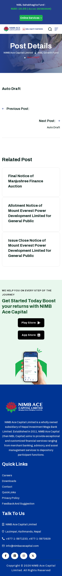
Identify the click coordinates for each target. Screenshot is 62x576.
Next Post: (47, 121)
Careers (7, 475)
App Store (29, 335)
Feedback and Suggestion (18, 503)
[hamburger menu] (56, 29)
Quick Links (9, 492)
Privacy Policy (10, 498)
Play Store (28, 322)
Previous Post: (17, 109)
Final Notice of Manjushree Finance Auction (25, 181)
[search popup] (50, 29)
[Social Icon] (5, 556)
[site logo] (12, 29)
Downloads (9, 481)
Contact (7, 486)
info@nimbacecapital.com (22, 545)
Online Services (30, 17)
